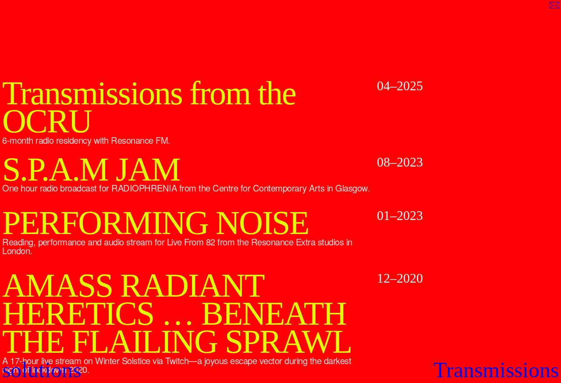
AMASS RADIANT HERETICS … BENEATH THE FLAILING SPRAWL (177, 313)
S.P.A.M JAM (91, 170)
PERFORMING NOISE (155, 223)
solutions (41, 370)
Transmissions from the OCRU (149, 107)
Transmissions (496, 370)
